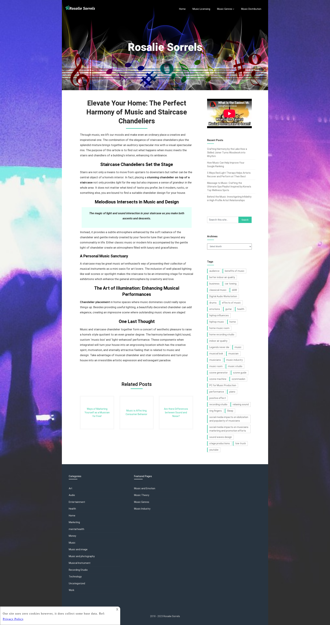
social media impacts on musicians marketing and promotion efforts (228, 429)
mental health (76, 529)
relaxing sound (241, 404)
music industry (234, 360)
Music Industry (142, 508)
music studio (235, 366)
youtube (213, 449)
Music (72, 542)
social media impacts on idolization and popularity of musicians (228, 419)
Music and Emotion (144, 488)
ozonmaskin (238, 379)
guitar (228, 309)
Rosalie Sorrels (171, 616)
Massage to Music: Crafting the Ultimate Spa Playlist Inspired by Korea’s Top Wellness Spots (229, 187)
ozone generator (218, 372)
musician (233, 353)
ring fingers (215, 410)
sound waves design (220, 437)
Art (70, 488)
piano (232, 391)
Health (72, 508)
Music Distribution (251, 9)
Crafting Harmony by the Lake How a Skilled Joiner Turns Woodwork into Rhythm (227, 153)
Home (182, 9)
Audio (72, 495)
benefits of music (234, 271)
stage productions (219, 443)
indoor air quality (218, 340)
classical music (218, 290)
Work (71, 590)
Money (72, 535)
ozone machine (217, 379)
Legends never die (219, 347)
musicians (215, 360)
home (232, 321)
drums (213, 302)
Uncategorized (77, 583)
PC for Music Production (222, 385)
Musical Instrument (79, 563)
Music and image (78, 549)
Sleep (230, 410)
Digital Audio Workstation (223, 296)
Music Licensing (201, 9)
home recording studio (221, 334)
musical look (216, 353)
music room (216, 366)
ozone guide (239, 372)
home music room (219, 328)
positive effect (217, 398)
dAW (234, 290)
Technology (75, 576)
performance (216, 391)
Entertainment (77, 502)
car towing (230, 283)
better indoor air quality (222, 277)
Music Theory (141, 495)
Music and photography (82, 556)
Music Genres (224, 9)
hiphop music (216, 321)
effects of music (231, 302)
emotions (214, 309)
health (240, 309)
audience (214, 271)
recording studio (218, 404)
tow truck (240, 443)
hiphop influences (219, 315)
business (214, 283)
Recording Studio (78, 569)
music (238, 347)
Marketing (74, 522)
